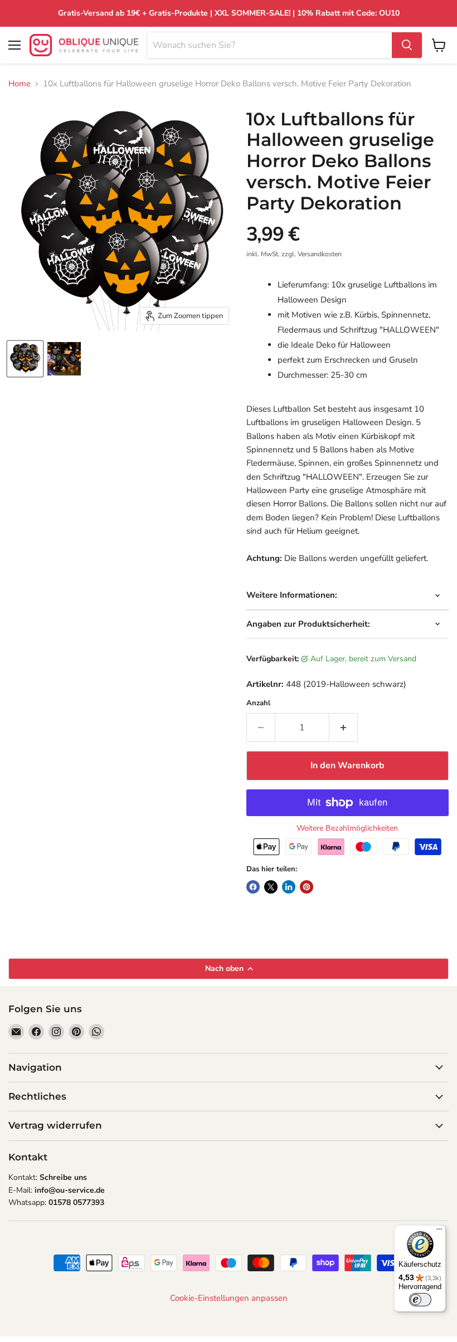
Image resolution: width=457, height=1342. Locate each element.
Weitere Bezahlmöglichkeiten (347, 828)
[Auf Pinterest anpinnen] (306, 887)
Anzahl (258, 703)
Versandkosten (320, 254)
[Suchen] (407, 45)
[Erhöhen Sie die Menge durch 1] (343, 727)
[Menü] (439, 1231)
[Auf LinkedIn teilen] (288, 887)
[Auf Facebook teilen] (253, 887)
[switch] (420, 1299)
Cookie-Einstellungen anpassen (229, 1298)
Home (19, 84)
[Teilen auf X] (271, 887)
